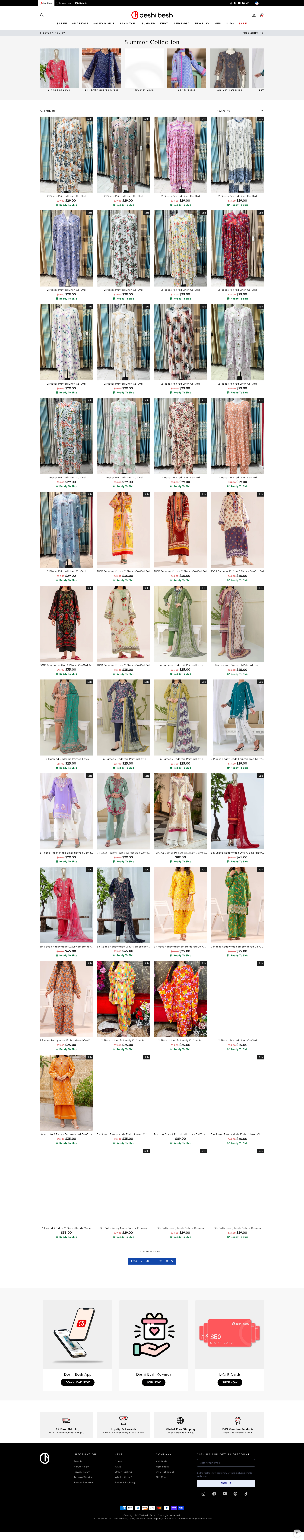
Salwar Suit (104, 23)
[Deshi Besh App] (77, 1334)
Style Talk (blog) (165, 1471)
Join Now (154, 1382)
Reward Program (83, 1482)
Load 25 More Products (152, 1261)
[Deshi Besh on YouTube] (225, 1494)
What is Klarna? (124, 1477)
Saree (62, 23)
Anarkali (80, 23)
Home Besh (162, 1466)
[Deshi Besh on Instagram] (203, 1494)
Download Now (78, 1382)
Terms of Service (83, 1477)
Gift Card (161, 1477)
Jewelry (202, 23)
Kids (230, 23)
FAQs (118, 1466)
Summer (148, 23)
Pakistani (128, 23)
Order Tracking (123, 1471)
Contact (119, 1461)
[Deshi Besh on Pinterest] (235, 1494)
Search (78, 1461)
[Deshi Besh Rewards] (153, 1334)
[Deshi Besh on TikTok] (246, 1494)
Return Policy (81, 1466)
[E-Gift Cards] (229, 1334)
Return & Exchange (125, 1482)
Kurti (165, 23)
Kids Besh (161, 1461)
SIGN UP (226, 1483)
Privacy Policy (82, 1471)
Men (218, 23)
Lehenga (182, 23)
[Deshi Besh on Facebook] (214, 1494)
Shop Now (230, 1382)
